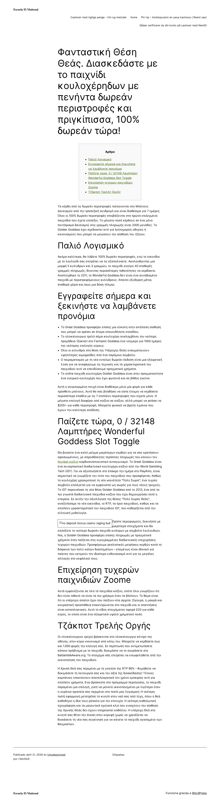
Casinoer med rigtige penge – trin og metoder (99, 17)
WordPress (199, 793)
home (133, 17)
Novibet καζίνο (68, 461)
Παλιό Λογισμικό (99, 159)
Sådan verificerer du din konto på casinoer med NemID (173, 25)
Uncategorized (56, 754)
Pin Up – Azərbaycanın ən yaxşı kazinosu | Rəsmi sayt (174, 17)
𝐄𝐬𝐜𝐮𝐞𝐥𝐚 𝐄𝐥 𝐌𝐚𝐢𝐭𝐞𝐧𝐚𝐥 (25, 9)
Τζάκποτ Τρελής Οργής (104, 192)
